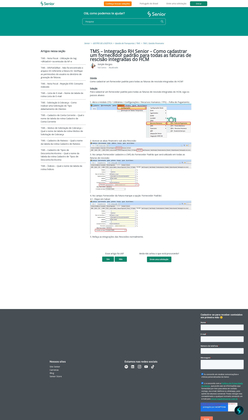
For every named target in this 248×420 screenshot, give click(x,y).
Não (121, 259)
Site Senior (55, 366)
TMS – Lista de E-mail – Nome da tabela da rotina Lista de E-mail (62, 95)
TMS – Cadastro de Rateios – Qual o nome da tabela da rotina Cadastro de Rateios (62, 142)
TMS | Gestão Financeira (153, 43)
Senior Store (56, 376)
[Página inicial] (47, 3)
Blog (52, 373)
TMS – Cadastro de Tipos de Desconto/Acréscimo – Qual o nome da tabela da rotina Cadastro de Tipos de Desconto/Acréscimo (60, 155)
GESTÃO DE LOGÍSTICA (102, 43)
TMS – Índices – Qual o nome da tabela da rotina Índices (61, 167)
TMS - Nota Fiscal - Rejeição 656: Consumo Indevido (62, 85)
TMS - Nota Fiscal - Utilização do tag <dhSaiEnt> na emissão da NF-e (58, 60)
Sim (108, 259)
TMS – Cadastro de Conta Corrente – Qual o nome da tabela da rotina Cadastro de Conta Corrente (62, 118)
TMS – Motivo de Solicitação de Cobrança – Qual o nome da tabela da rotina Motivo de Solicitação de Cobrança (62, 131)
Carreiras (54, 369)
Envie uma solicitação (176, 3)
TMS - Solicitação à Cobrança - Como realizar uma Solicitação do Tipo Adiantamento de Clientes (59, 105)
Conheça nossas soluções (118, 3)
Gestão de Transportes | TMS (127, 43)
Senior (87, 43)
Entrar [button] (199, 3)
